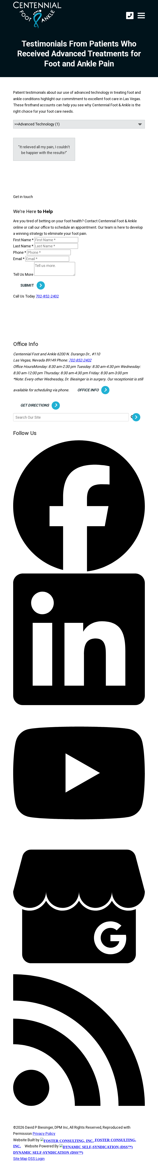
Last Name (23, 246)
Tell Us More (23, 274)
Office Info (88, 390)
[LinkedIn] (79, 704)
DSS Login (36, 1158)
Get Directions (34, 405)
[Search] (138, 417)
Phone (19, 252)
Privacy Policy (44, 1133)
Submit (27, 285)
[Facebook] (79, 570)
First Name (23, 240)
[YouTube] (79, 837)
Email (18, 259)
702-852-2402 (47, 296)
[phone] (130, 15)
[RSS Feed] (79, 1104)
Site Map (20, 1158)
